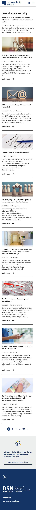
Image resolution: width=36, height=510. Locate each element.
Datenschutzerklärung (11, 501)
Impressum (7, 497)
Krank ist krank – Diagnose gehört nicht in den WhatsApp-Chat (17, 347)
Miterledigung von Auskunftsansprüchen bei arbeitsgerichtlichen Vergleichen (16, 201)
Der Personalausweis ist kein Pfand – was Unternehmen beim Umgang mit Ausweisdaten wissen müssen (16, 398)
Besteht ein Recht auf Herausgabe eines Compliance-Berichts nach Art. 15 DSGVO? (17, 56)
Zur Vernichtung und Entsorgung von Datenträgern (15, 300)
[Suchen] (29, 3)
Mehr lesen (6, 79)
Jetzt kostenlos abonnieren (18, 462)
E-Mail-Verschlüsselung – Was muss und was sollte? (16, 106)
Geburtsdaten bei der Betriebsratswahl (16, 152)
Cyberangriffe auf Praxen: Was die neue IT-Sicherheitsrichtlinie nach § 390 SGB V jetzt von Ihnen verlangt (17, 251)
